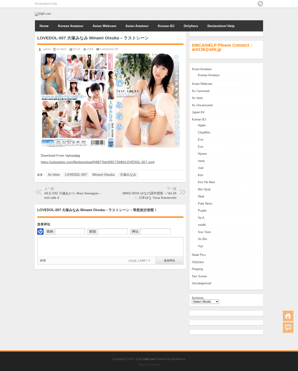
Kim (200, 175)
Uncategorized (201, 283)
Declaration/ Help (46, 3)
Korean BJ (166, 26)
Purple (202, 210)
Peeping (197, 269)
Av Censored (200, 91)
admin (47, 49)
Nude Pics (199, 255)
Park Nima (205, 203)
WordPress (179, 359)
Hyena (202, 153)
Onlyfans (191, 26)
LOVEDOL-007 (76, 174)
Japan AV (198, 112)
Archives (198, 297)
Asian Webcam (104, 26)
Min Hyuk (204, 189)
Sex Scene (199, 276)
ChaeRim (204, 132)
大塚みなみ (128, 174)
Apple (202, 125)
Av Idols (197, 98)
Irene (201, 161)
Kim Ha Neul (206, 182)
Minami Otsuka (103, 174)
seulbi (202, 225)
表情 (43, 260)
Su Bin (202, 239)
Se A (201, 218)
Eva (200, 139)
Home (44, 26)
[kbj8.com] (43, 13)
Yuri (200, 246)
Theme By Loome (149, 364)
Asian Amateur (137, 26)
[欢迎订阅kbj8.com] (260, 4)
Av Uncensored (202, 105)
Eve (200, 146)
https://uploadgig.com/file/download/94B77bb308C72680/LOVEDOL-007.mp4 (98, 162)
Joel (200, 168)
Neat (201, 196)
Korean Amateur (70, 26)
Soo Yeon (204, 232)
